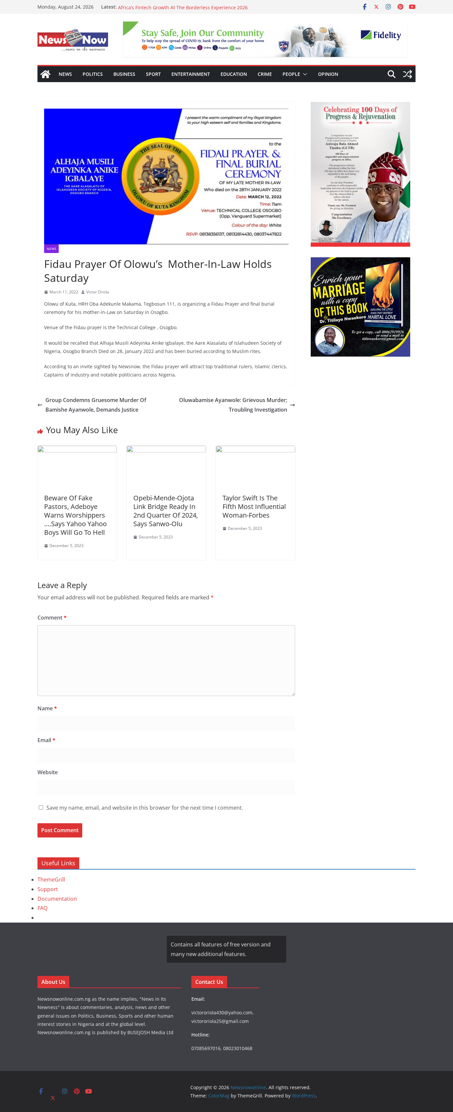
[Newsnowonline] (45, 74)
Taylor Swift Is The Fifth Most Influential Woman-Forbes (254, 506)
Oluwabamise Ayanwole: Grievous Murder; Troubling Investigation (233, 404)
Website (47, 772)
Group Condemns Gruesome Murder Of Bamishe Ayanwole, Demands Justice (95, 404)
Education (234, 74)
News (65, 74)
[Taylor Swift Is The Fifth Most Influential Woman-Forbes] (255, 450)
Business (124, 74)
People (291, 74)
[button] (303, 74)
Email (46, 740)
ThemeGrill (51, 879)
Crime (265, 74)
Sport (153, 74)
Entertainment (190, 74)
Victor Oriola (97, 292)
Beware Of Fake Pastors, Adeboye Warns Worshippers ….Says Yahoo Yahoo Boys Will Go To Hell (75, 515)
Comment (52, 617)
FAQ (42, 908)
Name (47, 708)
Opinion (328, 74)
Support (47, 889)
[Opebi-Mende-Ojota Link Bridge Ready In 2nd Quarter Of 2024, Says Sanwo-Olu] (166, 450)
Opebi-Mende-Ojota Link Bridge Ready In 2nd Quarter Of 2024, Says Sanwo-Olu (165, 510)
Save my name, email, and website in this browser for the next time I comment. (144, 807)
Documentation (57, 898)
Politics (93, 74)
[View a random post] (408, 74)
